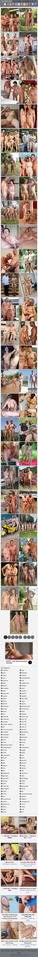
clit (3, 727)
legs (22, 670)
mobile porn (25, 683)
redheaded (25, 747)
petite (23, 734)
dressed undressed (8, 745)
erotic (4, 752)
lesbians (24, 673)
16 (29, 637)
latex (4, 809)
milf (22, 680)
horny (4, 794)
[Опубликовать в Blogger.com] (5, 4)
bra (3, 714)
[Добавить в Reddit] (24, 4)
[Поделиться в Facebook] (8, 4)
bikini (4, 698)
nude (23, 701)
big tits (4, 696)
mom (23, 688)
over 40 (23, 719)
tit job (23, 788)
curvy (4, 742)
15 (25, 637)
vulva (23, 804)
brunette (5, 716)
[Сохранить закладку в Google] (10, 4)
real (22, 745)
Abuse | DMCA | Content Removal (11, 950)
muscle (23, 691)
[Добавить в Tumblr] (30, 4)
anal (4, 673)
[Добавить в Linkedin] (16, 4)
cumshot (5, 737)
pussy (23, 742)
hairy (4, 783)
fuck (3, 768)
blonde (4, 704)
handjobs (5, 788)
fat (3, 760)
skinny (23, 768)
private (23, 740)
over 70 (23, 727)
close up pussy (7, 729)
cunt (4, 740)
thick (23, 783)
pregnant (24, 737)
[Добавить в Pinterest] (21, 4)
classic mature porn (8, 724)
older (23, 711)
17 (32, 637)
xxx (22, 812)
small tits (24, 773)
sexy (23, 758)
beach (4, 686)
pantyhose (24, 732)
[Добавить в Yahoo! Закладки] (35, 4)
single (23, 765)
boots (4, 711)
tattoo (23, 781)
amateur (5, 670)
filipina (4, 765)
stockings (24, 778)
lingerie (23, 675)
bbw (4, 683)
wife (22, 809)
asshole (5, 680)
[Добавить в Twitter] (33, 4)
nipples (23, 696)
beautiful (5, 688)
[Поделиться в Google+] (13, 4)
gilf (3, 770)
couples (5, 732)
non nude (24, 698)
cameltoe (5, 719)
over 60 (23, 724)
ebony (4, 750)
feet (3, 763)
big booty (5, 693)
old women (25, 709)
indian (4, 801)
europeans (6, 755)
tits (22, 791)
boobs (4, 709)
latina (4, 812)
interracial (5, 804)
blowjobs (5, 706)
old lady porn (25, 706)
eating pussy (6, 747)
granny (4, 781)
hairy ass (5, 786)
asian (4, 675)
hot (3, 796)
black (4, 701)
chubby (5, 722)
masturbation (25, 678)
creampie (5, 734)
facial (4, 758)
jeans (4, 807)
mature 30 (24, 716)
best (4, 691)
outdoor (23, 714)
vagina (23, 799)
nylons (23, 704)
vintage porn (25, 801)
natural (23, 693)
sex (22, 755)
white (23, 807)
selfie (23, 752)
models (23, 686)
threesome (24, 786)
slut (22, 770)
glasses (5, 776)
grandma (5, 778)
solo (22, 776)
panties (23, 729)
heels (4, 791)
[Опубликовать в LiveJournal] (19, 4)
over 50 (23, 722)
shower (23, 763)
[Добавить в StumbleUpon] (27, 4)
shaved (23, 760)
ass (3, 678)
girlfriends (5, 773)
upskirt (23, 796)
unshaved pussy (26, 794)
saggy (23, 750)
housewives (6, 799)
